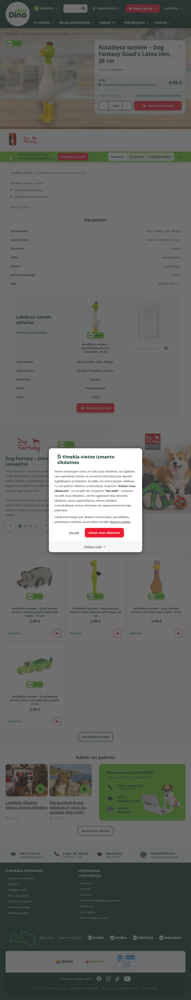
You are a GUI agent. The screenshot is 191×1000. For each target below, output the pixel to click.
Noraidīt (74, 532)
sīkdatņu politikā (120, 522)
